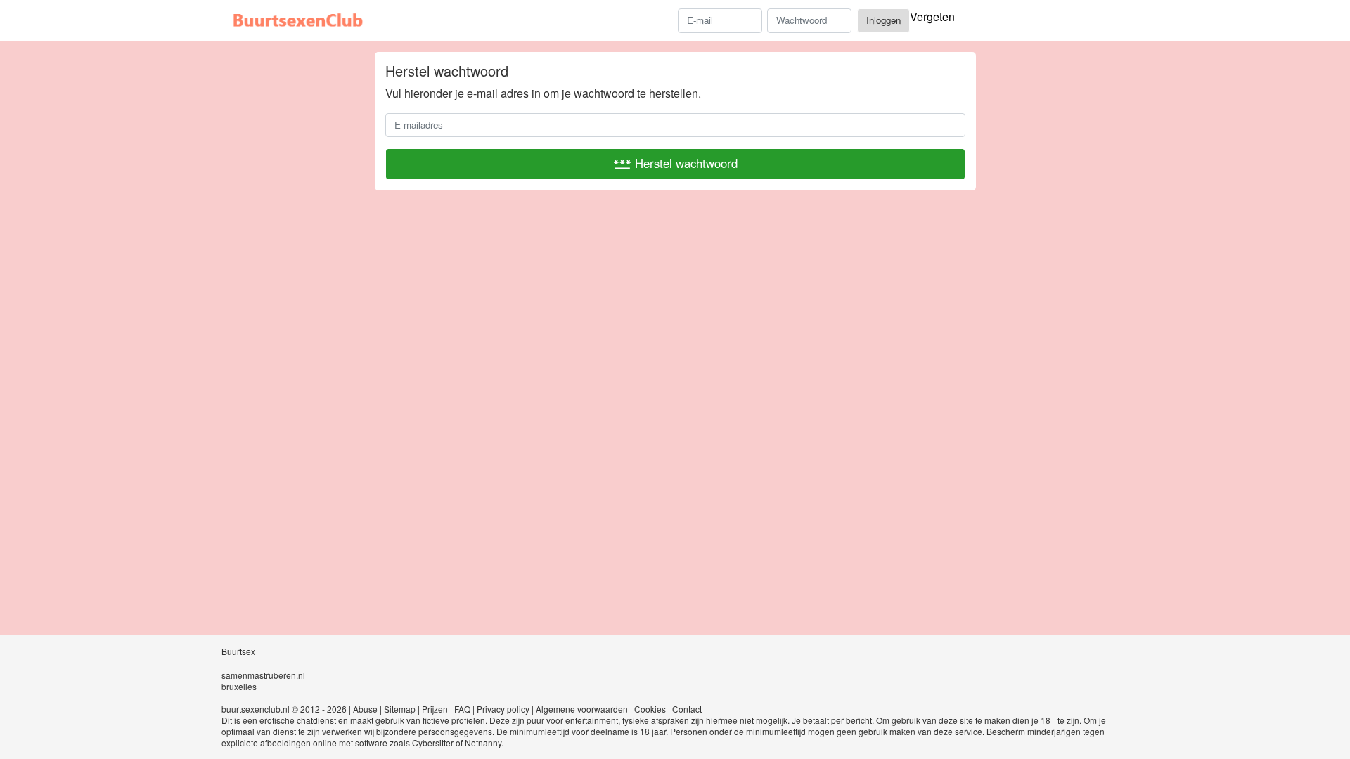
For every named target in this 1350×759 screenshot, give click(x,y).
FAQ (462, 709)
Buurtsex (238, 651)
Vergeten (932, 16)
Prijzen (435, 709)
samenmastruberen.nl (263, 675)
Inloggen (883, 20)
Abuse (365, 709)
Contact (687, 709)
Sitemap (400, 709)
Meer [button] (1101, 23)
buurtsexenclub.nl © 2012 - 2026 (284, 709)
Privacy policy (503, 709)
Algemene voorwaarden (582, 709)
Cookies (650, 709)
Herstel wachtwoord (675, 164)
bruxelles (239, 686)
